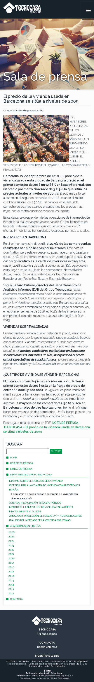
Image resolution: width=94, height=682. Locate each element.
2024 (11, 541)
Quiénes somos (47, 633)
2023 (11, 545)
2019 (11, 562)
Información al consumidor (30, 675)
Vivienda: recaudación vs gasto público (35, 502)
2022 (11, 549)
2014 (11, 584)
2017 (11, 571)
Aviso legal (57, 673)
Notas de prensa (21, 469)
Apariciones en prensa (25, 526)
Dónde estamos (47, 647)
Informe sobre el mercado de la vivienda (36, 481)
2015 (11, 580)
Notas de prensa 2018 (29, 110)
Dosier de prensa (21, 463)
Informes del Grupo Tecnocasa (31, 474)
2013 (11, 589)
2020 (12, 558)
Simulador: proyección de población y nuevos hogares (45, 516)
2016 (11, 576)
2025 (11, 536)
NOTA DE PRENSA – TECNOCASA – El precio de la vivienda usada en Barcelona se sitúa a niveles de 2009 (46, 427)
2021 (11, 554)
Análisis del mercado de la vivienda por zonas (39, 520)
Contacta (16, 599)
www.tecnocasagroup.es (59, 675)
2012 (11, 593)
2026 (11, 532)
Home (13, 457)
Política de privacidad (37, 673)
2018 (11, 567)
